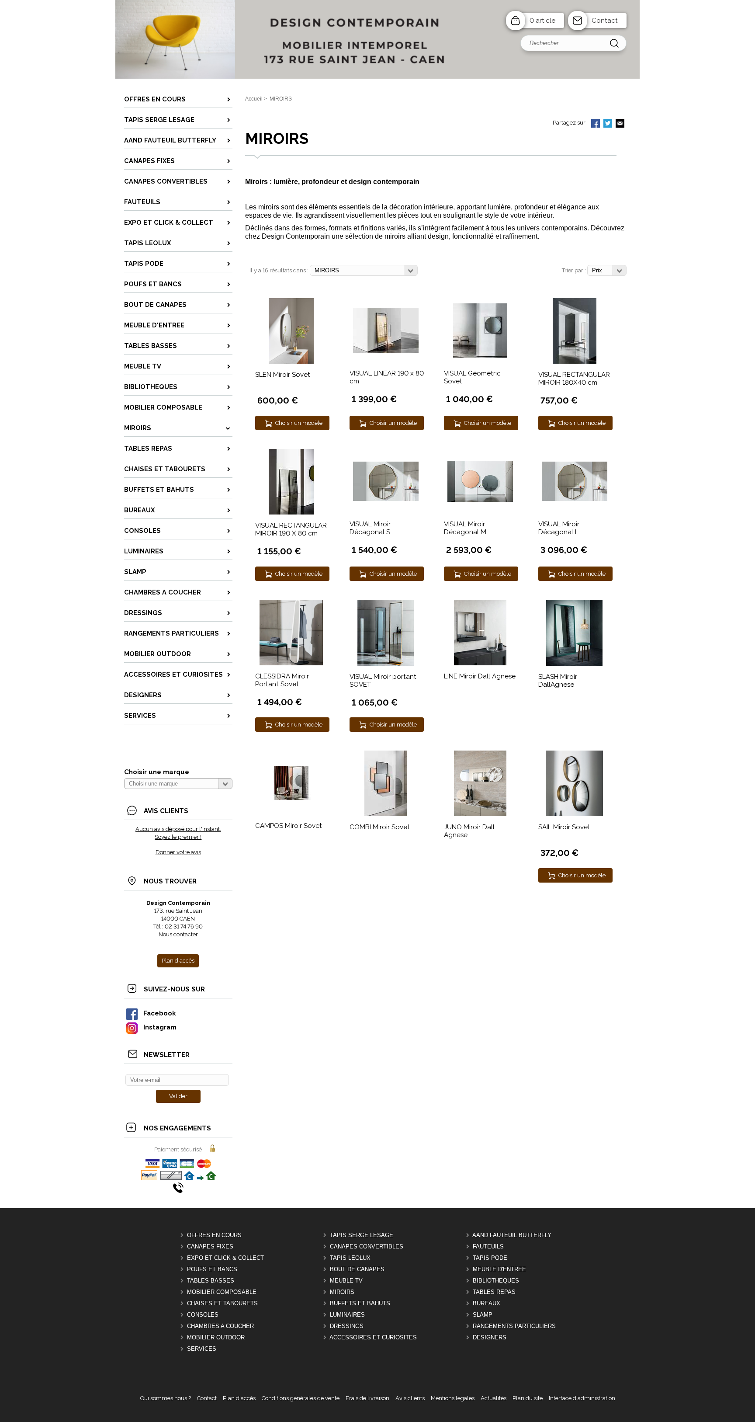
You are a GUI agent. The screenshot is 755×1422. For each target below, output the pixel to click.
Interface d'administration (582, 1398)
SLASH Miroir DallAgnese (557, 680)
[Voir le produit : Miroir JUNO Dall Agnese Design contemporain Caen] (480, 814)
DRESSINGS (347, 1326)
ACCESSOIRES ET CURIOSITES (373, 1337)
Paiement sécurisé (178, 1149)
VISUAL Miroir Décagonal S (370, 528)
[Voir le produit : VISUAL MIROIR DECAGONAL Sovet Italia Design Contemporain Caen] (386, 499)
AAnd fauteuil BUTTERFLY (511, 1235)
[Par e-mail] (620, 124)
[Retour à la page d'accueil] (377, 77)
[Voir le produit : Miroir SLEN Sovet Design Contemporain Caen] (291, 361)
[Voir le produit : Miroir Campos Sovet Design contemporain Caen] (291, 798)
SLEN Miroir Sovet (282, 375)
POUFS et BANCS (212, 1269)
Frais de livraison (367, 1398)
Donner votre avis (178, 852)
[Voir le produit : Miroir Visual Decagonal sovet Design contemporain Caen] (480, 500)
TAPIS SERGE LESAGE (361, 1235)
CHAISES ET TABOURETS (222, 1303)
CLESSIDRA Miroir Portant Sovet (282, 680)
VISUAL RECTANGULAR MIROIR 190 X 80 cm (291, 529)
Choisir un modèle (298, 423)
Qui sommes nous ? (165, 1398)
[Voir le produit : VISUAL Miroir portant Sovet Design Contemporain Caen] (385, 664)
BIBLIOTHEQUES (496, 1280)
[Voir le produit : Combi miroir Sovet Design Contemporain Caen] (385, 814)
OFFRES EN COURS (214, 1235)
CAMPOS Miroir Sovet (288, 826)
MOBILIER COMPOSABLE (221, 1292)
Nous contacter (178, 934)
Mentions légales (452, 1398)
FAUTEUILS (488, 1246)
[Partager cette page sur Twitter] (607, 124)
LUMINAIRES (347, 1314)
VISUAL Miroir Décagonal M (465, 528)
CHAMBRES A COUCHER (220, 1326)
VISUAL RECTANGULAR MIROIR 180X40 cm (574, 378)
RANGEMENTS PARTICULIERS (514, 1326)
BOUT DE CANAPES (357, 1269)
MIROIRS (342, 1292)
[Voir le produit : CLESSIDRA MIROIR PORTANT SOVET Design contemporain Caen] (291, 663)
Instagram (160, 1027)
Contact (605, 20)
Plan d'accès (239, 1398)
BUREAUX (486, 1303)
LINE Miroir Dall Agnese (480, 676)
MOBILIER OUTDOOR (216, 1337)
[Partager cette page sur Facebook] (595, 124)
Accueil (254, 99)
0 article (542, 20)
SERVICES (201, 1349)
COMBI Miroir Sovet (380, 827)
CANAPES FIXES (210, 1246)
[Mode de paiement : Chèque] (171, 1178)
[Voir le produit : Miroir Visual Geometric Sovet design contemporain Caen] (480, 355)
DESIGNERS (489, 1337)
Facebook (159, 1013)
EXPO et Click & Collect (225, 1258)
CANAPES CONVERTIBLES (366, 1246)
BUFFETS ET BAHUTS (360, 1303)
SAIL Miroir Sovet (564, 827)
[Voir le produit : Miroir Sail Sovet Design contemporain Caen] (574, 814)
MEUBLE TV (346, 1280)
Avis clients (410, 1398)
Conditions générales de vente (300, 1398)
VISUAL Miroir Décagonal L (558, 528)
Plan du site (528, 1398)
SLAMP (482, 1314)
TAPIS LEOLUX (350, 1258)
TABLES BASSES (210, 1280)
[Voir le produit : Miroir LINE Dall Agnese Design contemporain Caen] (480, 663)
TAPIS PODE (490, 1258)
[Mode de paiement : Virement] (200, 1178)
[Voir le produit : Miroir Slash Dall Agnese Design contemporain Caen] (574, 664)
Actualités (493, 1398)
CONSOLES (202, 1314)
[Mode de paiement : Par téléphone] (178, 1191)
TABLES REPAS (494, 1292)
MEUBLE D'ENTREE (499, 1269)
